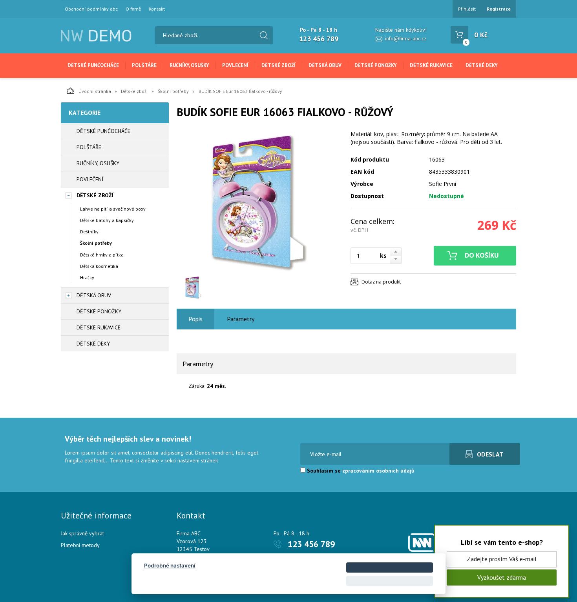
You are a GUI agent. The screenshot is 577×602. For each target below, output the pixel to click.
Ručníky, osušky (189, 65)
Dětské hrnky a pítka (102, 255)
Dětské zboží (278, 65)
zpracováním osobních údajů (378, 470)
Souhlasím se (359, 470)
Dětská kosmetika (99, 266)
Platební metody (80, 545)
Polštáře (144, 65)
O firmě (133, 9)
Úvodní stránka (95, 91)
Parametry (240, 319)
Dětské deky (482, 65)
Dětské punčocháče (93, 65)
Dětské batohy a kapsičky (107, 220)
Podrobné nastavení (169, 565)
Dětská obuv (325, 65)
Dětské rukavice (431, 65)
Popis (195, 319)
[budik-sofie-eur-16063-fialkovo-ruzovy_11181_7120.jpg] (259, 200)
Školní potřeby (173, 91)
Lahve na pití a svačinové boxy (113, 209)
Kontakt (157, 9)
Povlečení (235, 65)
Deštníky (89, 232)
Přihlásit (467, 9)
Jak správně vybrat (82, 533)
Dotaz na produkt (381, 281)
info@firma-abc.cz (405, 38)
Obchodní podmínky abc (91, 9)
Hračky (87, 277)
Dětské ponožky (375, 65)
